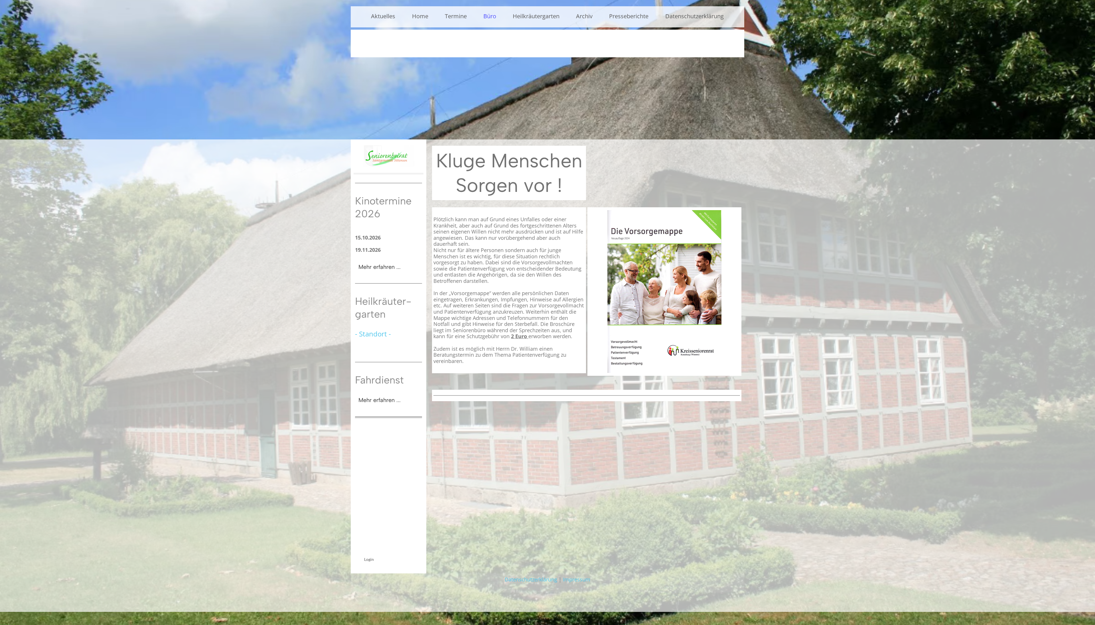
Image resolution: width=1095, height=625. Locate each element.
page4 (551, 619)
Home (420, 16)
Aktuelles (383, 16)
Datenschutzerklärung (694, 16)
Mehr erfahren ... (379, 266)
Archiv (584, 16)
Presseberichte (628, 16)
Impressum (576, 579)
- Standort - (373, 333)
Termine (456, 16)
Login (369, 559)
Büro (489, 16)
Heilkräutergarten (536, 16)
